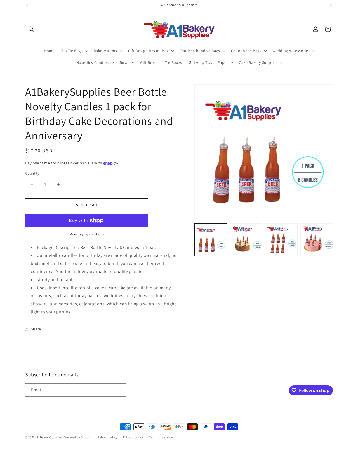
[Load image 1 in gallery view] (210, 239)
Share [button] (36, 329)
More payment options (87, 234)
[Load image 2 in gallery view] (246, 239)
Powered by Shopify (77, 437)
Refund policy (107, 437)
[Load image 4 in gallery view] (316, 239)
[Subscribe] (119, 390)
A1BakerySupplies (50, 437)
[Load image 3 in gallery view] (281, 239)
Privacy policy (133, 437)
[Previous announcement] (27, 5)
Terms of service (161, 437)
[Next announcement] (331, 5)
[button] (31, 29)
